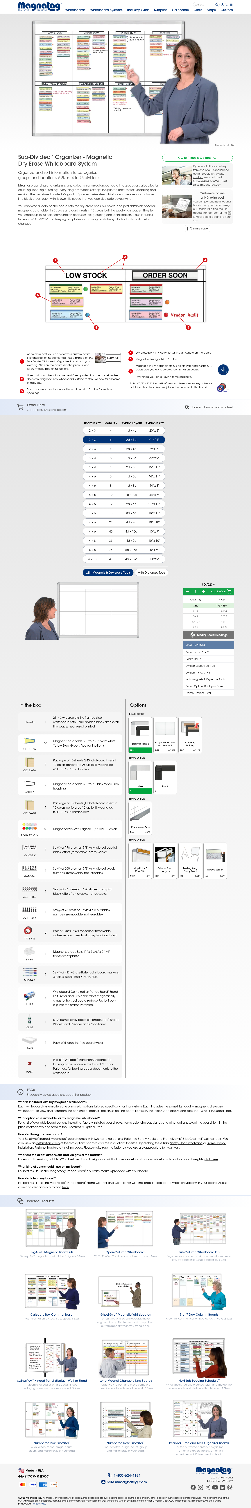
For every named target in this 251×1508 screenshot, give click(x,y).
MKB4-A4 (29, 980)
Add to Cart (218, 591)
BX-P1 (29, 959)
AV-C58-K (29, 855)
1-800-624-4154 (127, 1475)
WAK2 (29, 1071)
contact (198, 177)
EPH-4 (29, 1003)
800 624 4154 (201, 180)
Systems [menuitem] (106, 10)
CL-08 (29, 1027)
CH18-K (29, 791)
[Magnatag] (214, 1470)
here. (65, 1187)
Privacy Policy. (39, 1503)
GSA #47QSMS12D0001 (34, 1476)
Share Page (200, 228)
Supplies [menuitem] (160, 10)
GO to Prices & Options (194, 158)
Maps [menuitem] (211, 10)
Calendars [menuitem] (180, 10)
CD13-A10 (29, 770)
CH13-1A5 (29, 748)
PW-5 (29, 1048)
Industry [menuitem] (138, 10)
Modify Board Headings (212, 635)
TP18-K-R (29, 938)
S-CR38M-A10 (29, 834)
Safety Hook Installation (186, 1143)
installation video (48, 1143)
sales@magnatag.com (207, 184)
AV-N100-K (29, 917)
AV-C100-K (29, 897)
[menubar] (149, 10)
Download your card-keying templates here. (164, 376)
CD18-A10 (29, 813)
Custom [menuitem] (226, 10)
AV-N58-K (29, 876)
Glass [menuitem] (197, 10)
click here (211, 1159)
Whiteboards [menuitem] (75, 10)
